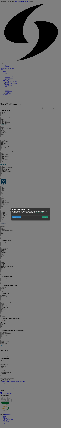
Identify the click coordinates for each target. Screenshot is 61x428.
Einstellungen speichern (17, 217)
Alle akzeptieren (45, 217)
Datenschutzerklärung (39, 212)
